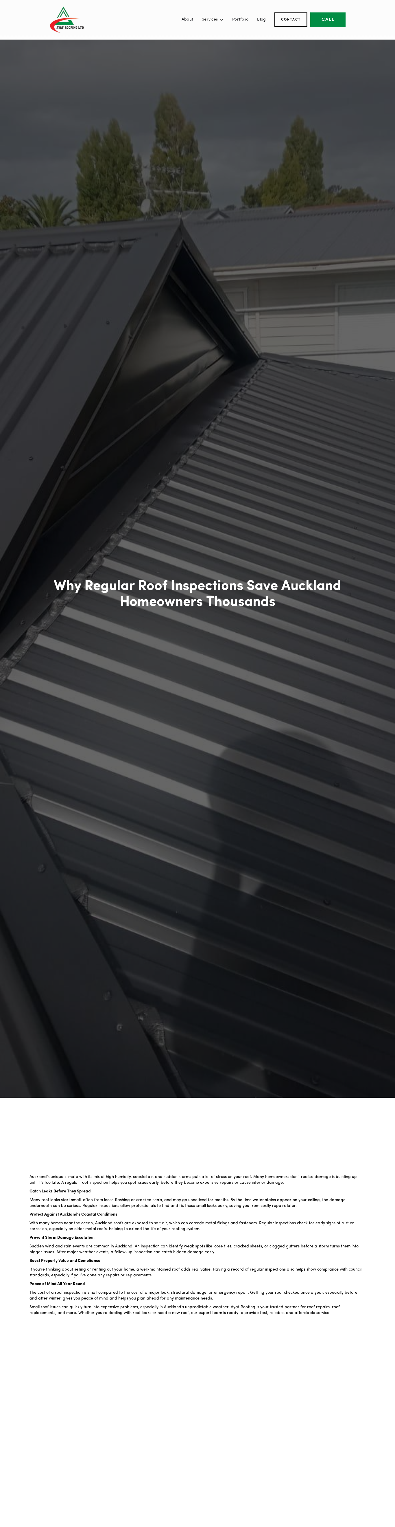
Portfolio (240, 19)
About (187, 19)
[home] (66, 20)
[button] (212, 19)
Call (328, 19)
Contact (291, 19)
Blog (261, 19)
